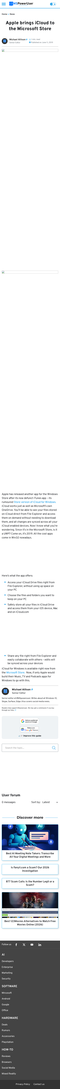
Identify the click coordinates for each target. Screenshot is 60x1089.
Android (6, 998)
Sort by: (35, 802)
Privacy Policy (23, 1084)
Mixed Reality (9, 1073)
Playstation (7, 1042)
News (12, 14)
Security (6, 978)
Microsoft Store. (16, 672)
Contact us (38, 1084)
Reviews (6, 1056)
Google (5, 1004)
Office (5, 1010)
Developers (8, 961)
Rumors (6, 1030)
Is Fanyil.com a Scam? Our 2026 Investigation (30, 869)
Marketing (7, 972)
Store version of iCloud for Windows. (35, 502)
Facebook (16, 944)
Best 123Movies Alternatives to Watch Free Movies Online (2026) (30, 923)
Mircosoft (7, 993)
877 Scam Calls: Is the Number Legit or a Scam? (30, 883)
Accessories (8, 1036)
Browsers (7, 1062)
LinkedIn (39, 944)
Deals (5, 1024)
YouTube (32, 944)
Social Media (8, 1067)
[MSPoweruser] (21, 4)
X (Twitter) (24, 944)
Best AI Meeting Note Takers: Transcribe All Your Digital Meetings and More (30, 855)
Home (4, 14)
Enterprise (7, 967)
